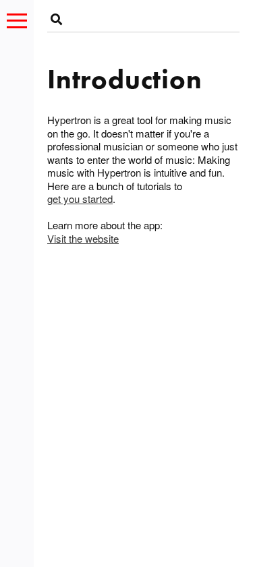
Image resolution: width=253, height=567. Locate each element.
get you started (80, 199)
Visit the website (83, 238)
